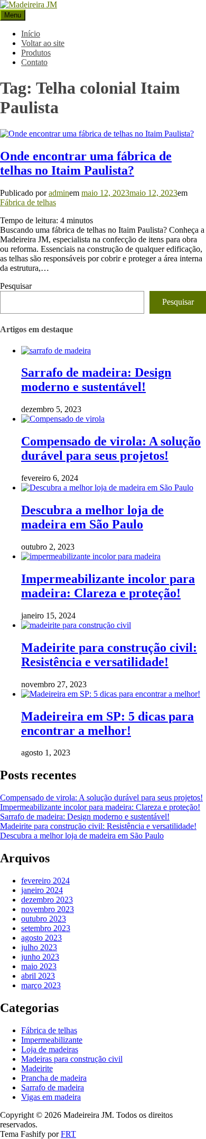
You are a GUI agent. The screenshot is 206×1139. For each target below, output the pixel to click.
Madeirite (37, 1068)
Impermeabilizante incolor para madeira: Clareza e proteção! (108, 586)
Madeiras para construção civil (72, 1058)
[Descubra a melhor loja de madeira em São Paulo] (107, 487)
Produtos (36, 52)
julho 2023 (39, 947)
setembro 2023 (45, 928)
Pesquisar (16, 285)
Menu (12, 15)
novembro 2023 (47, 909)
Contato (34, 62)
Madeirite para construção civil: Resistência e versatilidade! (109, 655)
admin (59, 192)
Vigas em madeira (51, 1096)
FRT (68, 1133)
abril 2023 (38, 975)
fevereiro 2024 (45, 880)
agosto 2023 (41, 937)
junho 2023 (40, 956)
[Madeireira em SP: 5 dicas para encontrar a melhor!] (110, 693)
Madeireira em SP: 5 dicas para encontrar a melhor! (107, 723)
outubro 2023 (43, 918)
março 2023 (41, 985)
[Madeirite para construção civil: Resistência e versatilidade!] (76, 625)
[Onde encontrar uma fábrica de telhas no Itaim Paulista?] (97, 133)
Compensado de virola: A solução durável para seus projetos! (111, 448)
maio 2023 (39, 966)
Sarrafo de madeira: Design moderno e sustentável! (96, 380)
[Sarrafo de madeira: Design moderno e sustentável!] (56, 350)
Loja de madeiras (49, 1049)
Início (30, 33)
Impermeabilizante (51, 1039)
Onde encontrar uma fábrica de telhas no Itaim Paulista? (86, 163)
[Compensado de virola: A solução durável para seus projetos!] (63, 418)
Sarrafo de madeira (52, 1087)
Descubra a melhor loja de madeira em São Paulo (92, 517)
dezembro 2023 (47, 899)
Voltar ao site (42, 43)
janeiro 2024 (42, 890)
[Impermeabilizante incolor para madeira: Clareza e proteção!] (91, 556)
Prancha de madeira (54, 1077)
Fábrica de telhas (28, 202)
